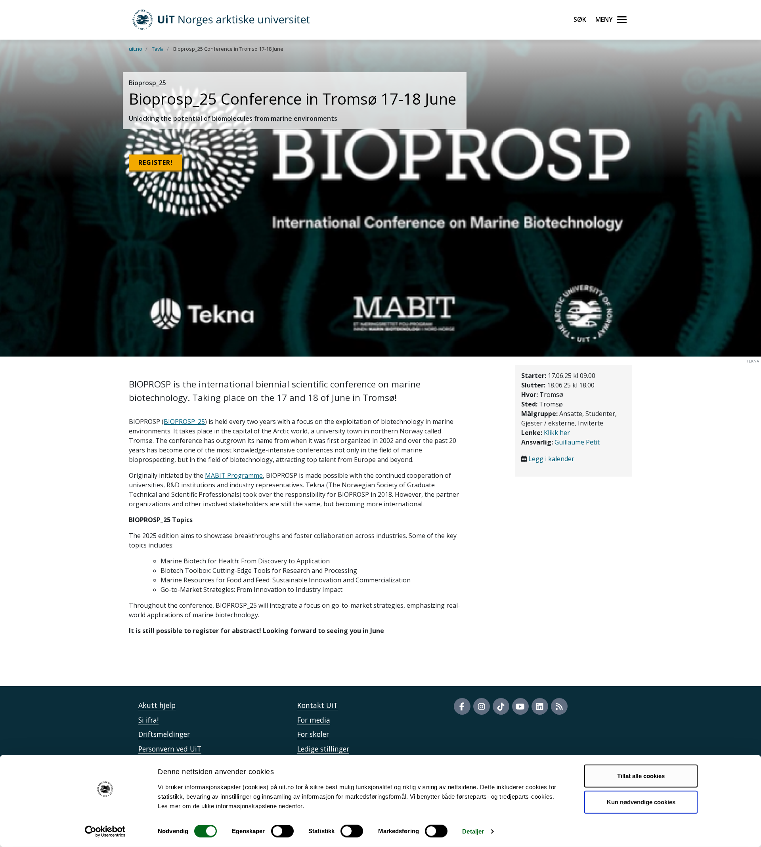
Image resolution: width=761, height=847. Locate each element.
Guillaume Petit (577, 442)
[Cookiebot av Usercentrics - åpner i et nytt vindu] (105, 831)
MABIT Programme (234, 475)
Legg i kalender (551, 458)
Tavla (158, 48)
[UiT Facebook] (462, 706)
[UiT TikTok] (501, 706)
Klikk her (557, 432)
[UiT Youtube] (520, 706)
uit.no (135, 48)
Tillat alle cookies (641, 776)
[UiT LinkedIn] (540, 706)
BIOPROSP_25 (184, 421)
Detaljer (473, 831)
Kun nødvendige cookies (641, 801)
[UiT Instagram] (481, 706)
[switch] (282, 831)
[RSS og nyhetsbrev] (559, 706)
